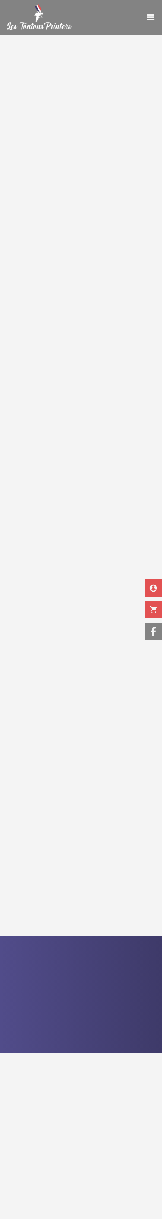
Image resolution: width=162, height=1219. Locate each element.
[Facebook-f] (153, 631)
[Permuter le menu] (150, 17)
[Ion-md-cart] (153, 609)
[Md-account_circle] (153, 588)
